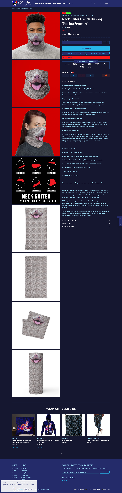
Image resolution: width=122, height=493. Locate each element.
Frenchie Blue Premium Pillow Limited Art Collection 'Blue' (71, 441)
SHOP (92, 15)
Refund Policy (24, 475)
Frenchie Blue (22, 3)
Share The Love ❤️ (68, 72)
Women (14, 470)
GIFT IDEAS (40, 438)
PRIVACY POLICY (18, 489)
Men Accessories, (77, 15)
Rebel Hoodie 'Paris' (18, 440)
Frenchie (14, 475)
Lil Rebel (14, 477)
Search (23, 479)
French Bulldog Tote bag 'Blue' (46, 440)
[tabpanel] (23, 432)
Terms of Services (26, 477)
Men (13, 473)
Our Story (23, 468)
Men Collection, (86, 15)
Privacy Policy (24, 473)
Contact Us (24, 470)
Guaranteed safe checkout (86, 61)
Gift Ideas (15, 468)
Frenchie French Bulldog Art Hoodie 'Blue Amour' (98, 441)
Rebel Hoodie (16, 438)
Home (13, 8)
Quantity (65, 40)
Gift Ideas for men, (67, 15)
